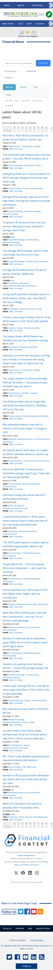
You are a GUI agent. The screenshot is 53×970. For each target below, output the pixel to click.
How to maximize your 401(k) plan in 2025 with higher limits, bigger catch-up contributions (25, 593)
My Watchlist (31, 71)
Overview (9, 101)
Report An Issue (43, 928)
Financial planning (15, 211)
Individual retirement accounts (20, 439)
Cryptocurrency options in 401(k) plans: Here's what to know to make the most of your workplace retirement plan (25, 520)
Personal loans (14, 393)
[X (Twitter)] (16, 873)
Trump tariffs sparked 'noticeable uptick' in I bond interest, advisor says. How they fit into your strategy (26, 298)
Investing (36, 146)
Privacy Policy (36, 940)
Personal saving (32, 239)
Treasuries (9, 105)
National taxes (14, 146)
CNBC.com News (16, 149)
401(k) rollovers (25, 817)
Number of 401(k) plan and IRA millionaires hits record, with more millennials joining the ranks (26, 779)
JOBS (13, 237)
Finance (26, 188)
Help (30, 928)
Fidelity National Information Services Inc (20, 286)
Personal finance (15, 188)
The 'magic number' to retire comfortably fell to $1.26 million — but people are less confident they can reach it (25, 382)
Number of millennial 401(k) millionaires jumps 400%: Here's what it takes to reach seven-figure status (25, 642)
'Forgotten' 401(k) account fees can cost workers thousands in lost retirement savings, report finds (24, 226)
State (29, 23)
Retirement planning (11, 242)
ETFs (36, 87)
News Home (8, 23)
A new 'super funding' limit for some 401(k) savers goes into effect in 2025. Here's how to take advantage (26, 689)
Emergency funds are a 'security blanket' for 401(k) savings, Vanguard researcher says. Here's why (26, 177)
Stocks (23, 87)
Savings (39, 309)
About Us (7, 928)
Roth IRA (25, 393)
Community (37, 5)
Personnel (44, 261)
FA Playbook (13, 283)
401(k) (38, 165)
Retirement (24, 283)
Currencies (25, 101)
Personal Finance (10, 486)
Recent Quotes (10, 71)
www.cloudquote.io (26, 855)
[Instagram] (37, 873)
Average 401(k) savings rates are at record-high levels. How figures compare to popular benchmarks (26, 200)
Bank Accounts (37, 188)
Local (20, 23)
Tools (8, 95)
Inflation (37, 370)
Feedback (26, 966)
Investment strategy (16, 239)
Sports (20, 5)
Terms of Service (18, 940)
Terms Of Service (31, 864)
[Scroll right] (51, 5)
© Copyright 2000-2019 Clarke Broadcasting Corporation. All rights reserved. (26, 947)
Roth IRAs (34, 347)
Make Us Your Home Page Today (19, 903)
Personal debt (27, 370)
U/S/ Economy (13, 370)
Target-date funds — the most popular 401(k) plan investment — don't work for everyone (25, 568)
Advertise (20, 928)
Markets (9, 87)
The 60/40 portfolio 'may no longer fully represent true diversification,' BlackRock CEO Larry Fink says (25, 405)
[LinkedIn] (30, 873)
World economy (42, 461)
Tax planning (26, 146)
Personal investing (15, 165)
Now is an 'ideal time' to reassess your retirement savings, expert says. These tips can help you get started (26, 473)
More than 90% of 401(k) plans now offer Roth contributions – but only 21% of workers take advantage (25, 616)
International (37, 101)
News (7, 5)
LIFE (12, 280)
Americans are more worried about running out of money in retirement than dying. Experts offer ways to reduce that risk (26, 359)
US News (39, 23)
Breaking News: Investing (27, 604)
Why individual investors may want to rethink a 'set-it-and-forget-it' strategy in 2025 (25, 428)
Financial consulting (32, 211)
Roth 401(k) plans (15, 745)
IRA (24, 767)
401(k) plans (29, 165)
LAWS (13, 814)
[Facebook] (23, 873)
